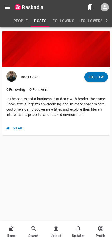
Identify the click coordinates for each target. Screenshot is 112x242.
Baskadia (32, 7)
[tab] (20, 21)
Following (15, 90)
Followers (38, 90)
